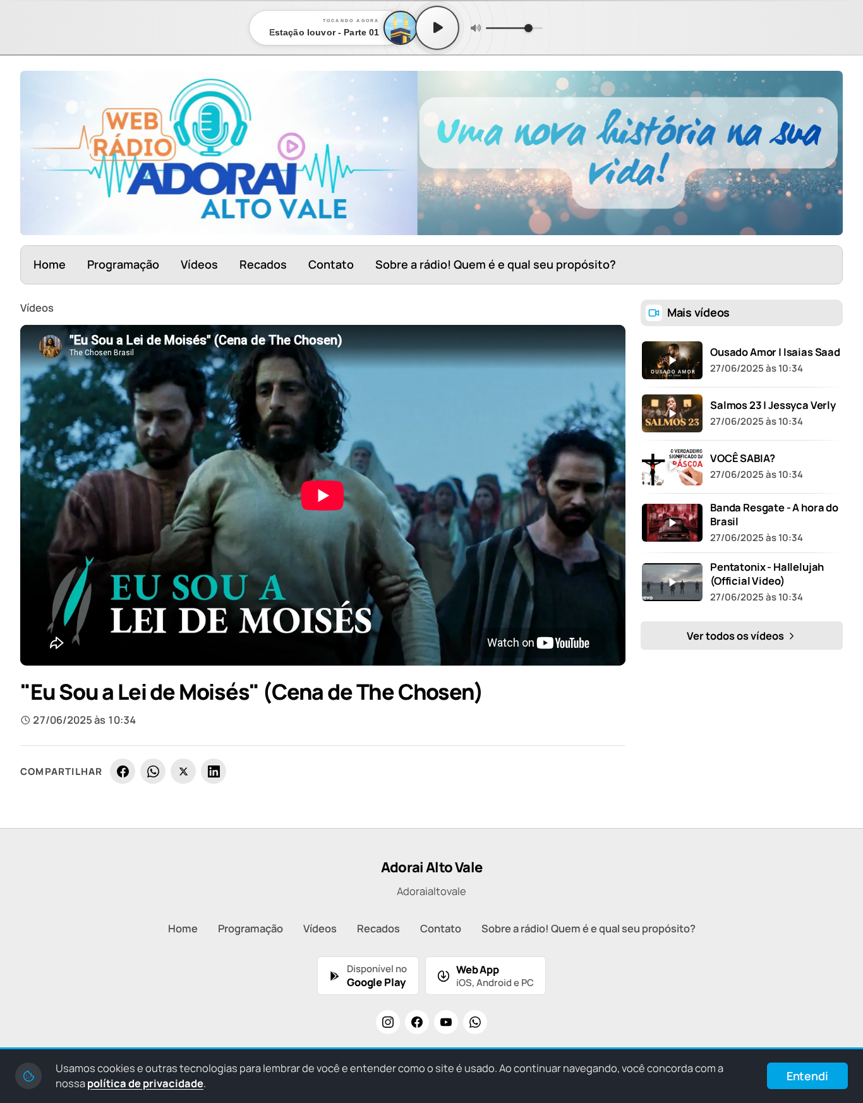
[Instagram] (388, 1022)
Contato (331, 264)
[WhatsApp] (153, 771)
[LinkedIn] (213, 771)
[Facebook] (122, 771)
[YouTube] (446, 1022)
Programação (123, 264)
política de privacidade (145, 1083)
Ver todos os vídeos (736, 635)
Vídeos (199, 264)
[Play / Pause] (437, 28)
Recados (263, 264)
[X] (183, 771)
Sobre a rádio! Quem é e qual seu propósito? (495, 264)
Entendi (807, 1075)
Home (49, 264)
